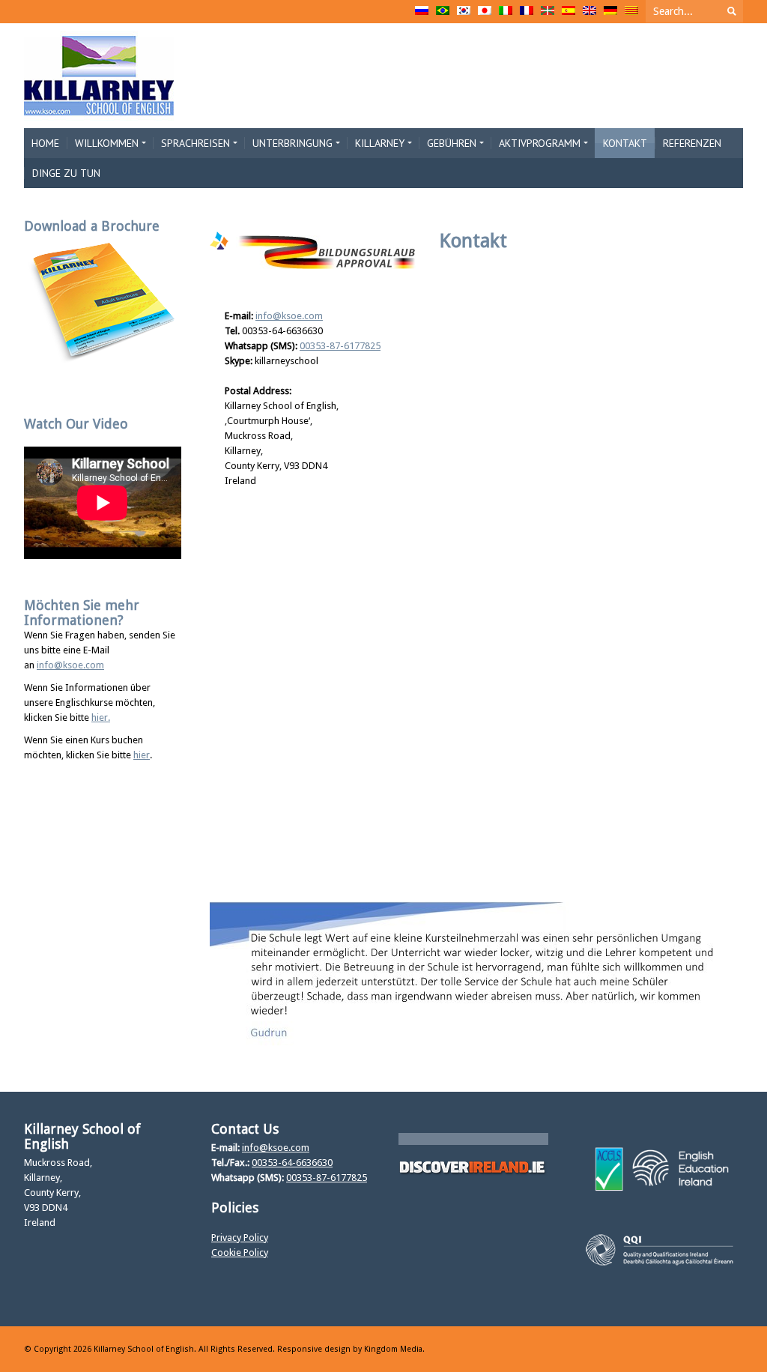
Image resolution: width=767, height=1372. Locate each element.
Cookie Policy (239, 1252)
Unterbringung (292, 143)
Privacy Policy (239, 1237)
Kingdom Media (393, 1349)
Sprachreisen (195, 143)
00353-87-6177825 (340, 345)
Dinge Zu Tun (66, 173)
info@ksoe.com (289, 315)
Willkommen (107, 143)
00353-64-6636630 (292, 1162)
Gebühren (451, 143)
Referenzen (692, 143)
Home (45, 143)
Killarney (379, 143)
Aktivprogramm (539, 143)
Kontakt (625, 143)
